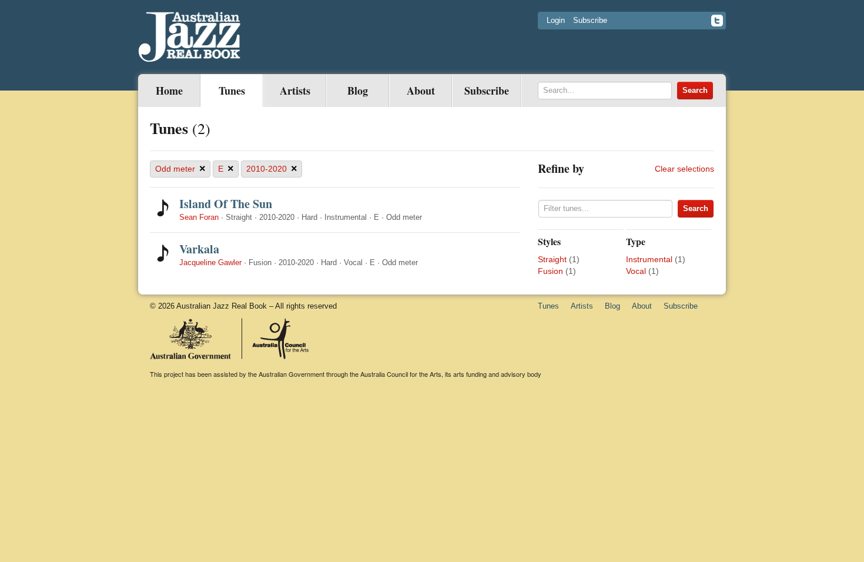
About (421, 90)
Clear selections (684, 168)
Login (556, 20)
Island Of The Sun (225, 203)
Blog (357, 90)
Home (169, 90)
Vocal (636, 271)
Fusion (550, 271)
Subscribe (590, 20)
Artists (295, 90)
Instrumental (649, 259)
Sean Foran (199, 217)
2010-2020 (271, 169)
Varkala (199, 248)
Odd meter (180, 169)
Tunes (232, 90)
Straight (552, 259)
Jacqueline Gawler (210, 262)
